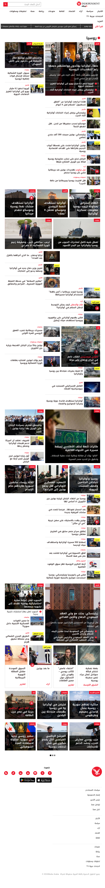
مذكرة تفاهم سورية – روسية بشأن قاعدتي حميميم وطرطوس (85, 710)
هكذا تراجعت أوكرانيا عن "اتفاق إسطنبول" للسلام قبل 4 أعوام (70, 103)
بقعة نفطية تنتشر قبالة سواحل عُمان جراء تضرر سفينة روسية (89, 674)
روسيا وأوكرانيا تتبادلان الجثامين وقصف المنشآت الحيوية (88, 484)
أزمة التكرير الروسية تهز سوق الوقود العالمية (66, 565)
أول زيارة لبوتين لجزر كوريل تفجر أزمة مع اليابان (19, 459)
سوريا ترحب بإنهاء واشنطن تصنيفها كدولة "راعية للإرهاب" (19, 26)
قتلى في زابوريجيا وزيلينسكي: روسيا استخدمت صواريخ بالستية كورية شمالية (66, 576)
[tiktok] (13, 773)
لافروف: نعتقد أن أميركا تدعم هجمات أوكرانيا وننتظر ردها (17, 443)
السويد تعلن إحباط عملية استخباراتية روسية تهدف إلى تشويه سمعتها (24, 604)
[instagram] (35, 773)
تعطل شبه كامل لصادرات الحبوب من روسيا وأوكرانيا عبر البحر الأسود (78, 244)
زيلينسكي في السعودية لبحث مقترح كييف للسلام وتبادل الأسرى (72, 632)
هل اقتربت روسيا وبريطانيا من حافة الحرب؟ (68, 182)
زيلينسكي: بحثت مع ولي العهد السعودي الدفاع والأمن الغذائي (78, 615)
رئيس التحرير (95, 799)
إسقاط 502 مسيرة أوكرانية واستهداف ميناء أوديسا (66, 543)
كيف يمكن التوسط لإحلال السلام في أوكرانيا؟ (67, 306)
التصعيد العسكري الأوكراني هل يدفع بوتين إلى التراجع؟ (54, 485)
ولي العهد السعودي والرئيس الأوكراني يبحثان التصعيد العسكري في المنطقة (73, 638)
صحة (32, 11)
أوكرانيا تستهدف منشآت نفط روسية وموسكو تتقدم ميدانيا (22, 208)
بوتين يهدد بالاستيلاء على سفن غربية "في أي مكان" (67, 521)
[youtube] (28, 773)
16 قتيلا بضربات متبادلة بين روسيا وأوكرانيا (66, 372)
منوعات (51, 11)
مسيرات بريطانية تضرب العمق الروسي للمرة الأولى (27, 331)
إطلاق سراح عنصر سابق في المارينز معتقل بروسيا (68, 532)
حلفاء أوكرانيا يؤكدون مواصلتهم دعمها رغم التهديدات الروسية (73, 67)
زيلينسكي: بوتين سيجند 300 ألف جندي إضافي (67, 136)
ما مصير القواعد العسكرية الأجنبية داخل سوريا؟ (17, 623)
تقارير (84, 98)
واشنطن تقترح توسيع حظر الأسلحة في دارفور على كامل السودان (25, 61)
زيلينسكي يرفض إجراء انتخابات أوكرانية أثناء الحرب (71, 91)
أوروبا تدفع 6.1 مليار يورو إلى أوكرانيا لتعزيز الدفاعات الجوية (71, 84)
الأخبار (100, 11)
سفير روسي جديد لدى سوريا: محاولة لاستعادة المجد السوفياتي (22, 741)
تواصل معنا (95, 804)
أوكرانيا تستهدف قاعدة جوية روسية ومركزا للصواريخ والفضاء (64, 402)
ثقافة (61, 11)
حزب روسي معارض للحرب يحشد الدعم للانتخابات (86, 743)
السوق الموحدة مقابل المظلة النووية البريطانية (17, 673)
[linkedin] (21, 773)
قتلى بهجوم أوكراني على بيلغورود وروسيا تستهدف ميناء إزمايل (65, 319)
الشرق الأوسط (90, 684)
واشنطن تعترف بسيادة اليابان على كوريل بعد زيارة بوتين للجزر (25, 428)
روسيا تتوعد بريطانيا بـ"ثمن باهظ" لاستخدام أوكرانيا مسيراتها (66, 293)
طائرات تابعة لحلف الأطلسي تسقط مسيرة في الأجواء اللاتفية (76, 448)
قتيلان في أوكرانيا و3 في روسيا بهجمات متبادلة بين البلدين (53, 710)
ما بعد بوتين (43, 668)
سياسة (89, 11)
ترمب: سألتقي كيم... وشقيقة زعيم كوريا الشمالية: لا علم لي (30, 244)
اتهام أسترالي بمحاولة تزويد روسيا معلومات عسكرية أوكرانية (85, 208)
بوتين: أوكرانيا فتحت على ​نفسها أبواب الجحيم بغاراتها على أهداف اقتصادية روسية (66, 148)
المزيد (100, 21)
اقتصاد (72, 11)
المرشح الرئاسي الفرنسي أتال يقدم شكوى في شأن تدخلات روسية (54, 741)
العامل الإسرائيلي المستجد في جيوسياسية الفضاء (67, 387)
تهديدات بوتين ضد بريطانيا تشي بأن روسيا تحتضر (67, 171)
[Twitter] (42, 773)
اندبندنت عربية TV (94, 16)
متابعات (32, 191)
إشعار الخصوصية (93, 795)
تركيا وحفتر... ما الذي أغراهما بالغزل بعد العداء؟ (24, 256)
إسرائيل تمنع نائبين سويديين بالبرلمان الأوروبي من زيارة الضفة (68, 26)
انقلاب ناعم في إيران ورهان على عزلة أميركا (82, 360)
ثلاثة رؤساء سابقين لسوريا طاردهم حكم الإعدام (21, 485)
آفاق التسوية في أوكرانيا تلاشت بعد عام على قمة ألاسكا (67, 554)
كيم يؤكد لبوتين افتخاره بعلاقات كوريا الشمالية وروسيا (26, 361)
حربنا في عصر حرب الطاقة (21, 711)
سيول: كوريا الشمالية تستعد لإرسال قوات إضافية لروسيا (18, 76)
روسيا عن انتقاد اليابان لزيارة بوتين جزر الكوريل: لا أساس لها (66, 500)
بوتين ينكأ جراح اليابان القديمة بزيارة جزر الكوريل (24, 346)
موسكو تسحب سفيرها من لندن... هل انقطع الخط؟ (67, 125)
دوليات (26, 69)
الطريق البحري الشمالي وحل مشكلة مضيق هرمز (17, 639)
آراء (80, 11)
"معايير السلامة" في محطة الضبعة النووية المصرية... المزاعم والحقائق (25, 282)
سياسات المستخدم (93, 790)
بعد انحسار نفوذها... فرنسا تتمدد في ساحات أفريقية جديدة (67, 511)
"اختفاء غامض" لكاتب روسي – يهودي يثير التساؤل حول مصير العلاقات (66, 674)
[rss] (6, 773)
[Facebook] (50, 773)
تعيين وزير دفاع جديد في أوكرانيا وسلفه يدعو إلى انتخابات (26, 269)
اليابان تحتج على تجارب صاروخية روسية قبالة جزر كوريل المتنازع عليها (67, 160)
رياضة (41, 11)
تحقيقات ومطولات (17, 11)
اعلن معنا (96, 809)
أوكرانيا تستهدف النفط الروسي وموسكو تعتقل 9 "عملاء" (55, 208)
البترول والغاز (81, 561)
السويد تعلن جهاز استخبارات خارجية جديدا (22, 612)
